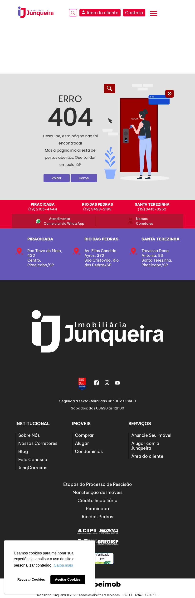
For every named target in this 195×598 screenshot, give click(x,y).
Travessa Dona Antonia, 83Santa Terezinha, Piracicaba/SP (156, 257)
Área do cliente (147, 456)
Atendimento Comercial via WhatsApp (60, 221)
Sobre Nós (29, 435)
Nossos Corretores (142, 221)
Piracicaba (40, 239)
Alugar (82, 443)
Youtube (117, 382)
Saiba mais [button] (63, 565)
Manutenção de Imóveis (97, 492)
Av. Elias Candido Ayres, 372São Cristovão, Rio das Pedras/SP (101, 257)
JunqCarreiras (32, 467)
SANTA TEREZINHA (160, 239)
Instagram (107, 382)
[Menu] (154, 14)
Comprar (84, 435)
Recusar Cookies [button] (31, 579)
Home (84, 178)
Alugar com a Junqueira (145, 446)
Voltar (56, 178)
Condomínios (89, 451)
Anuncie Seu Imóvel (151, 435)
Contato (134, 12)
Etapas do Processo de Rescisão (97, 484)
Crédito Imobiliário (97, 500)
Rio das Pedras (101, 239)
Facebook (96, 382)
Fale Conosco (32, 459)
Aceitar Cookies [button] (68, 579)
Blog (23, 451)
